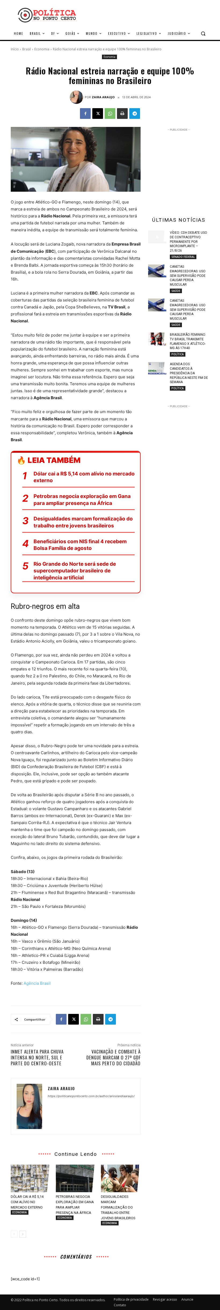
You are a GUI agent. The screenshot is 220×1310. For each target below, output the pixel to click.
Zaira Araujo (103, 97)
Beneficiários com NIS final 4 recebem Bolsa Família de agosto (80, 545)
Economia (41, 49)
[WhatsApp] (110, 113)
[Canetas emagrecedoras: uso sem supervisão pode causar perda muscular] (157, 271)
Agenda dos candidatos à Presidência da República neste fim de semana (189, 373)
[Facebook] (85, 113)
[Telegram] (134, 113)
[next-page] (22, 1234)
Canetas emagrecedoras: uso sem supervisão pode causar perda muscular (188, 275)
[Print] (122, 113)
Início (15, 49)
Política (177, 354)
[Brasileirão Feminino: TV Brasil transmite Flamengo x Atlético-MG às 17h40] (157, 339)
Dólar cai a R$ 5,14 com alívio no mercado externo (84, 477)
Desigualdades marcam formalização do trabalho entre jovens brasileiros (83, 522)
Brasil (26, 49)
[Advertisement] (184, 166)
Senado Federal (183, 257)
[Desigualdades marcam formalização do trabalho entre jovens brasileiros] (121, 1178)
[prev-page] (14, 1234)
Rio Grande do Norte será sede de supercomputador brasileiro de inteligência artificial (75, 571)
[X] (97, 113)
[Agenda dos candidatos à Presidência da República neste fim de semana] (157, 368)
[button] (203, 33)
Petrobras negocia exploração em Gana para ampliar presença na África (82, 499)
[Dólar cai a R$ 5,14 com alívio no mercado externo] (30, 1178)
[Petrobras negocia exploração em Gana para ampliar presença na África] (76, 1178)
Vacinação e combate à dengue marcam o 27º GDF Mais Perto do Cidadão (113, 1057)
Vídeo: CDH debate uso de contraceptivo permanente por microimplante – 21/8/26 (188, 241)
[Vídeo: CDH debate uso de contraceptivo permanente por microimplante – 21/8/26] (157, 237)
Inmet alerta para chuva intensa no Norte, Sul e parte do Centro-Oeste (37, 1057)
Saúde (175, 291)
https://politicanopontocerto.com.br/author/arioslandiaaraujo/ (91, 1096)
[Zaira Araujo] (77, 97)
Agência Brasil (37, 983)
